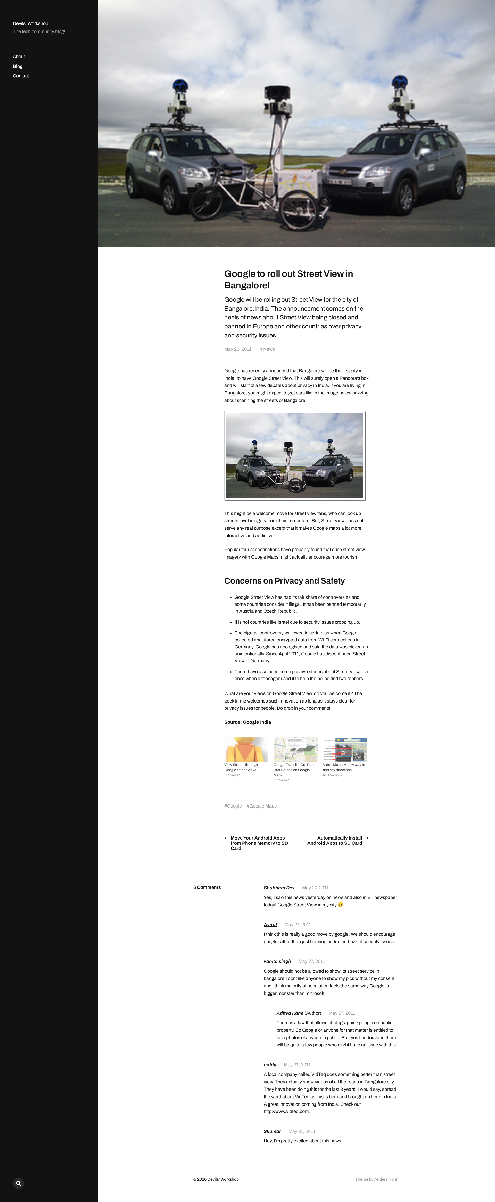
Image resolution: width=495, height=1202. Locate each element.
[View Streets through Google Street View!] (246, 749)
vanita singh (277, 961)
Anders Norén (387, 1179)
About (19, 56)
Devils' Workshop (30, 23)
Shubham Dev (279, 887)
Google (234, 806)
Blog (17, 66)
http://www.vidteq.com (286, 1111)
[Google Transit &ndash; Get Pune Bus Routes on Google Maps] (296, 749)
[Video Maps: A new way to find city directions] (345, 749)
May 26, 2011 (237, 349)
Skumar (272, 1131)
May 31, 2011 (297, 1064)
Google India (257, 722)
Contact (21, 75)
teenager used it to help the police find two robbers (312, 678)
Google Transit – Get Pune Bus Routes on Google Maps (295, 770)
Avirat (270, 924)
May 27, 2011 (315, 887)
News (269, 349)
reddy (270, 1064)
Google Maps (263, 806)
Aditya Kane (290, 1013)
